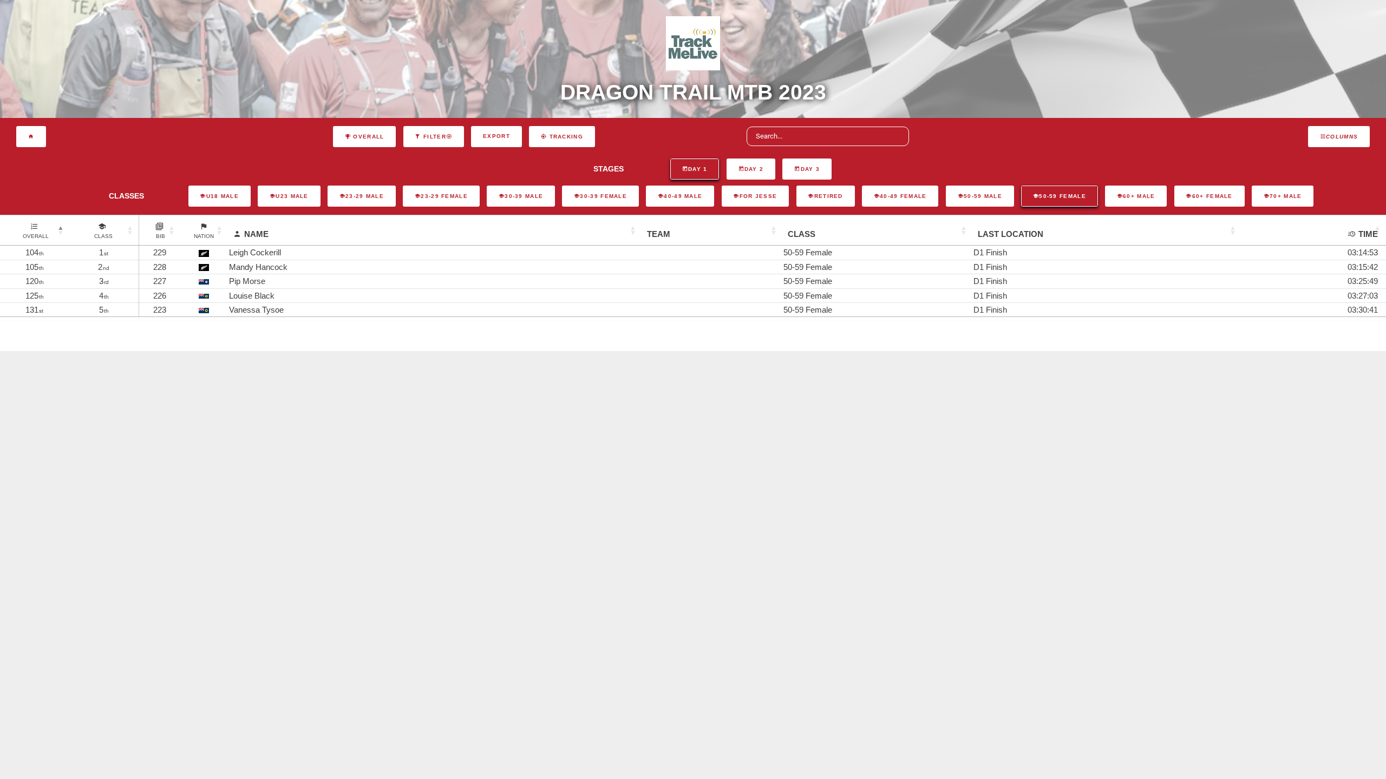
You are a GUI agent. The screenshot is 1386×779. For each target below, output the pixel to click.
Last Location (1010, 234)
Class (801, 234)
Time (1368, 234)
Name (256, 234)
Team (658, 234)
